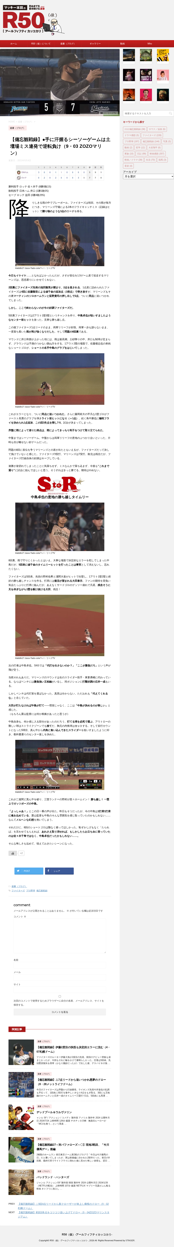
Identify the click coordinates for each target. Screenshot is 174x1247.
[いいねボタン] (12, 853)
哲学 (140, 147)
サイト (17, 984)
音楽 (128, 165)
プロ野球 (30, 890)
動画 (122, 43)
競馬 (162, 159)
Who (149, 43)
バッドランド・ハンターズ (53, 1177)
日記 (141, 153)
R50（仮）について (41, 43)
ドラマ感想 (132, 135)
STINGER (130, 1240)
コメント (20, 916)
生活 (150, 159)
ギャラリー (95, 43)
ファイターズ (18, 890)
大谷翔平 (155, 147)
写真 (167, 141)
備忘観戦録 (41, 890)
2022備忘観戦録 (135, 129)
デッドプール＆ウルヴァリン (54, 1112)
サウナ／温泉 (157, 129)
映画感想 (157, 153)
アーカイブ (130, 171)
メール (17, 972)
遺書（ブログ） (68, 43)
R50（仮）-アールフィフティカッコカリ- (87, 1234)
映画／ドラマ (133, 159)
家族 (129, 153)
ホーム (13, 43)
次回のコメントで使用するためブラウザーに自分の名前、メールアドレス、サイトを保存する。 (59, 1002)
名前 (16, 960)
